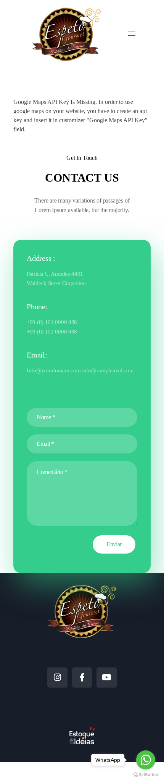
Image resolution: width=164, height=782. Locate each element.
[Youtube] (106, 677)
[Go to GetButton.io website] (145, 774)
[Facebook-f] (82, 677)
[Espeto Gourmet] (66, 34)
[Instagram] (57, 677)
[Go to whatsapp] (145, 759)
